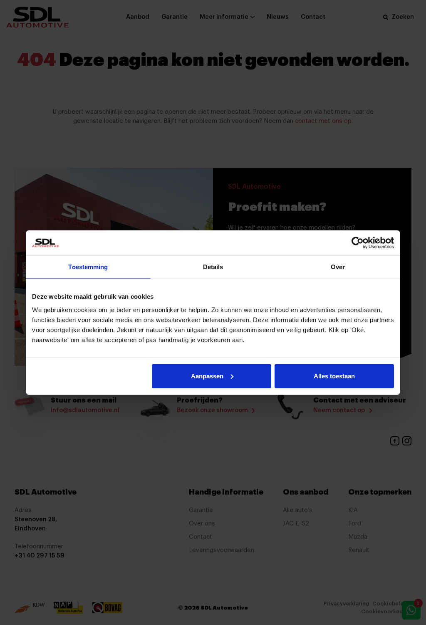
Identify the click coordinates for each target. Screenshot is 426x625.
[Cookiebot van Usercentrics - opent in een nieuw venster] (357, 243)
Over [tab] (338, 266)
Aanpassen (207, 375)
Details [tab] (213, 266)
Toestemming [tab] (88, 266)
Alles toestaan (334, 375)
